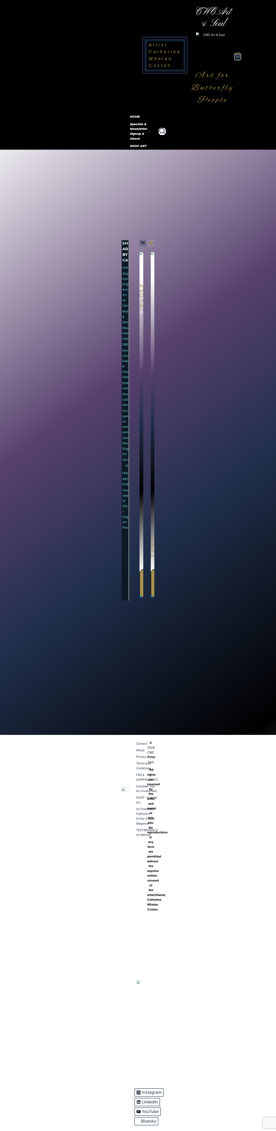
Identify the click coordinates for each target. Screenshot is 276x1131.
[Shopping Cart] (238, 56)
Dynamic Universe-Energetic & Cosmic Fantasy (125, 364)
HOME (135, 116)
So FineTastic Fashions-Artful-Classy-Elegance (146, 816)
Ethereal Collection (125, 385)
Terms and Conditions (143, 766)
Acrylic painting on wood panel (125, 421)
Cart (125, 460)
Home (125, 267)
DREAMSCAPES (125, 344)
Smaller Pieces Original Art (125, 446)
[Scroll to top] (266, 1112)
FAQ (125, 473)
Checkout (126, 466)
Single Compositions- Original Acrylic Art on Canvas (125, 289)
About (140, 750)
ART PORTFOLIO (125, 481)
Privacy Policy (146, 757)
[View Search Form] (162, 131)
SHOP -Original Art (146, 800)
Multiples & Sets (125, 317)
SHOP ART (138, 146)
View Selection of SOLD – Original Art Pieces (125, 508)
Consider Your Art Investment (146, 789)
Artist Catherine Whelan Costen (165, 55)
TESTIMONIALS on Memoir (147, 832)
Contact (141, 743)
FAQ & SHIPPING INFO (147, 777)
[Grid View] (143, 243)
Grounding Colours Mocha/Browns (125, 399)
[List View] (151, 243)
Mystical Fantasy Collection (125, 333)
